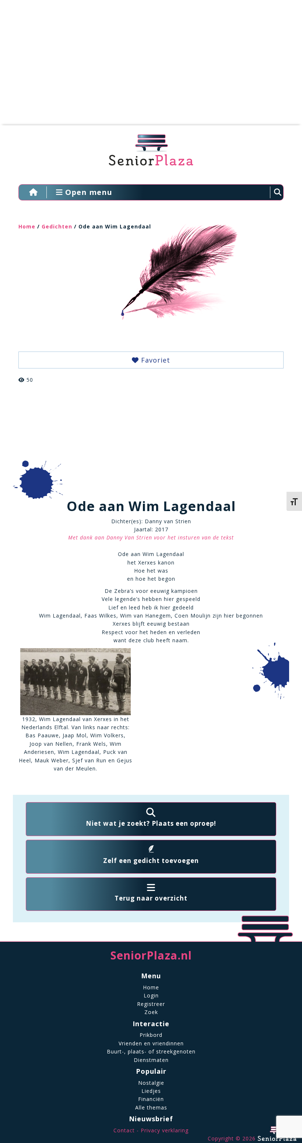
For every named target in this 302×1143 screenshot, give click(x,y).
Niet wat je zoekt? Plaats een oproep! (151, 823)
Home (26, 226)
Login (151, 995)
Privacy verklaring (165, 1130)
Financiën (151, 1098)
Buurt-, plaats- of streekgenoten (151, 1051)
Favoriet (154, 360)
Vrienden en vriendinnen (151, 1043)
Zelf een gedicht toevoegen (151, 860)
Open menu (87, 192)
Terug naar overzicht (151, 898)
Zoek (151, 1012)
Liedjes (151, 1090)
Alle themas (151, 1107)
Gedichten (57, 226)
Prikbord (151, 1034)
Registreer (151, 1003)
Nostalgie (151, 1082)
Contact (124, 1130)
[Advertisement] (145, 66)
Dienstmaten (151, 1059)
